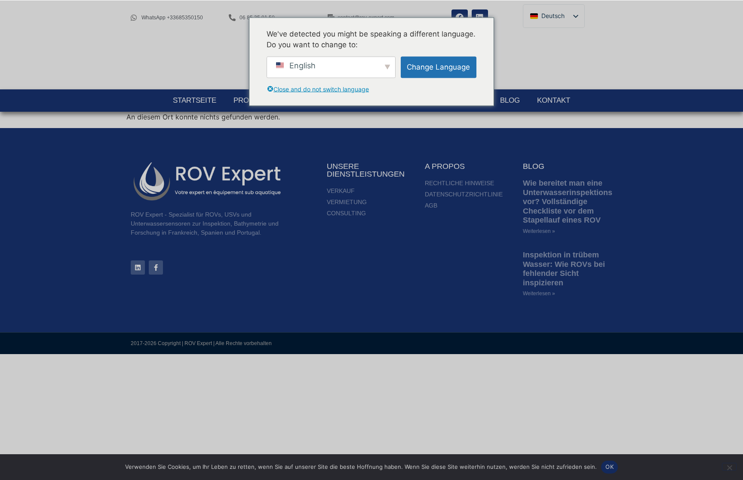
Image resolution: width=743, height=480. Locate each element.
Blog (510, 100)
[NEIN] (729, 467)
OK (609, 466)
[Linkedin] (138, 267)
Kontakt (553, 100)
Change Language (438, 66)
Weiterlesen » (539, 231)
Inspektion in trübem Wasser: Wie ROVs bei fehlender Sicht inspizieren (564, 269)
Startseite (194, 100)
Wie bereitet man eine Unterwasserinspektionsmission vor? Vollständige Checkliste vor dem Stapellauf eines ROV (582, 201)
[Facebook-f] (156, 267)
